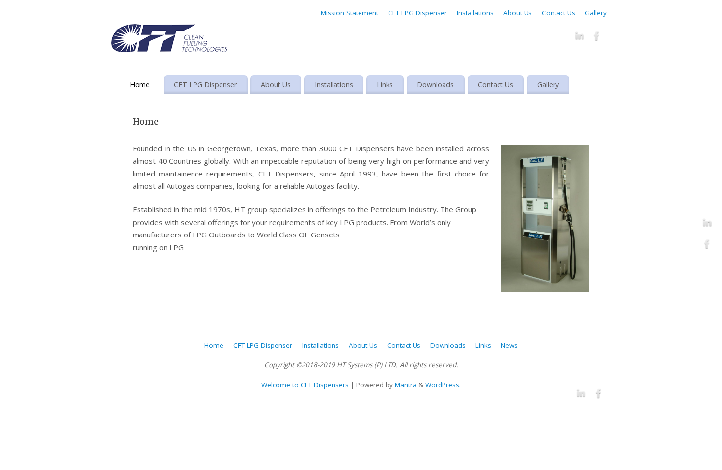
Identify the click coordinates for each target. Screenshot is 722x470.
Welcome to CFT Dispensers (305, 385)
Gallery (596, 12)
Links (385, 84)
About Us (517, 12)
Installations (475, 12)
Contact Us (558, 12)
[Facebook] (596, 38)
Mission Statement (349, 12)
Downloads (435, 84)
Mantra (406, 385)
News (509, 345)
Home (140, 84)
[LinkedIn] (579, 38)
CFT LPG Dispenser (417, 12)
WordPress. (443, 385)
